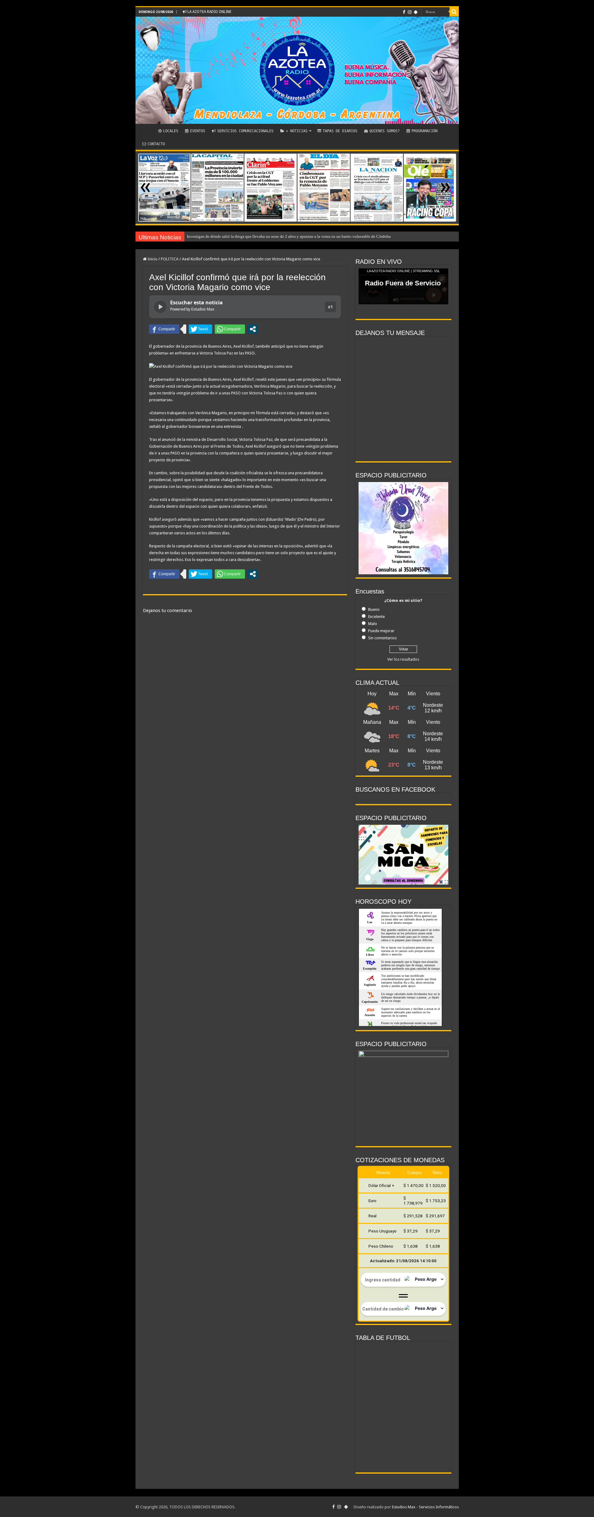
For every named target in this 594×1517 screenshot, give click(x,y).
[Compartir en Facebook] (164, 329)
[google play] (415, 12)
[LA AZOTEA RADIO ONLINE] (297, 70)
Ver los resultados (403, 659)
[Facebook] (404, 12)
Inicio (152, 259)
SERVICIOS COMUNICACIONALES (245, 131)
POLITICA (170, 259)
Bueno (374, 609)
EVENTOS (197, 131)
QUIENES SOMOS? (384, 131)
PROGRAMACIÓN (424, 131)
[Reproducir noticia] (160, 307)
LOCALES (170, 131)
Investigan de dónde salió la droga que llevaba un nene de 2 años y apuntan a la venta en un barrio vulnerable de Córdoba (289, 236)
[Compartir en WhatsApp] (230, 329)
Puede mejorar (381, 630)
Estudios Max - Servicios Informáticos (425, 1507)
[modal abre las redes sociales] (253, 329)
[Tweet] (200, 329)
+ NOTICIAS (297, 131)
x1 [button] (330, 307)
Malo (372, 623)
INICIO (147, 130)
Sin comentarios (382, 638)
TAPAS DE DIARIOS (340, 131)
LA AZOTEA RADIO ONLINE (209, 12)
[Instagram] (409, 12)
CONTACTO (156, 144)
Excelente (376, 616)
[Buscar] (454, 11)
